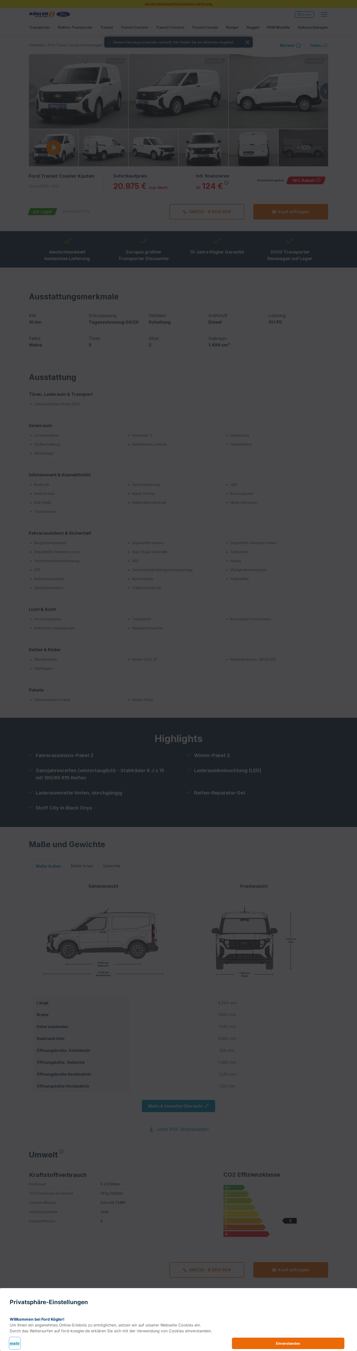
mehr (15, 1343)
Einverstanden (288, 1343)
